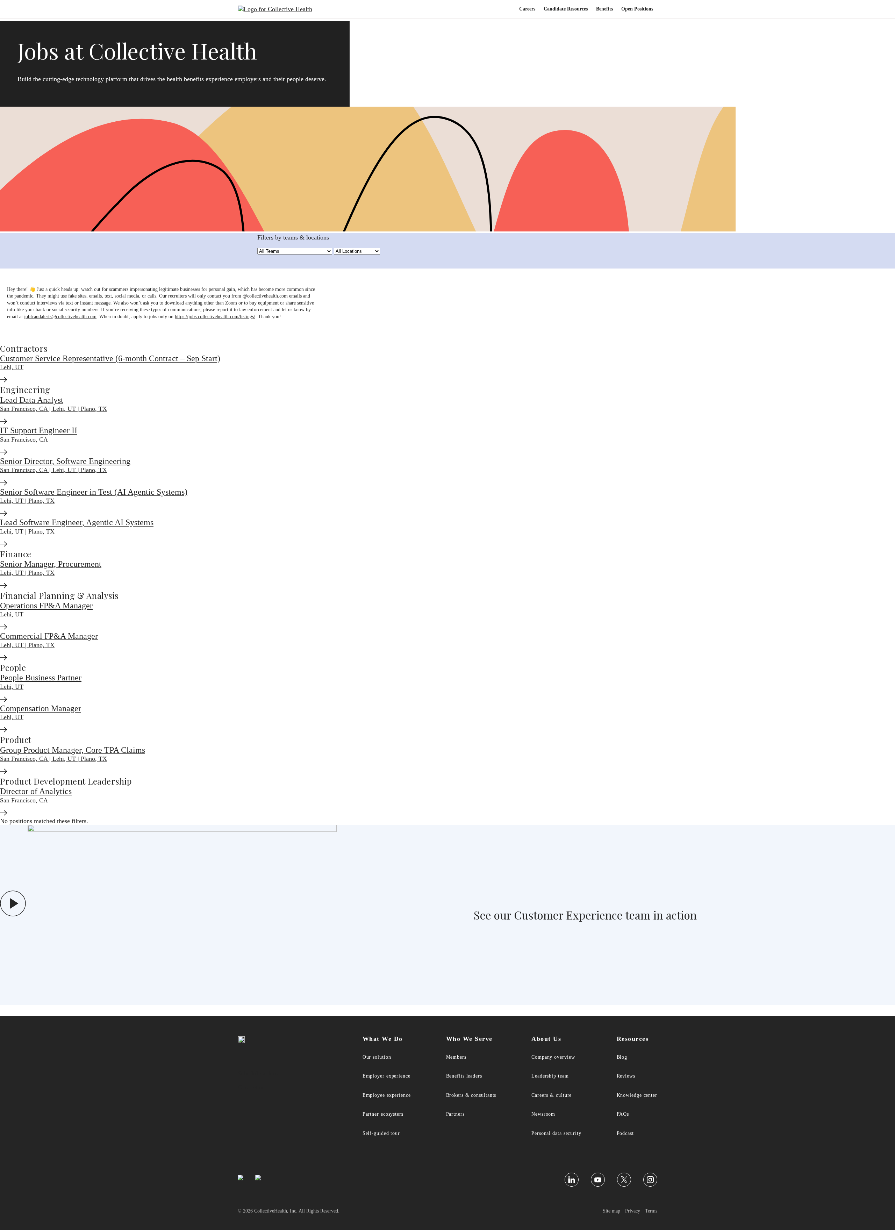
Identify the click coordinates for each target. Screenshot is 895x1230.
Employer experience (386, 1076)
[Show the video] (168, 914)
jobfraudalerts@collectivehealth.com (60, 316)
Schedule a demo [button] (259, 1073)
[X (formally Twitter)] (624, 1180)
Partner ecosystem (383, 1114)
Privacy (632, 1211)
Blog (622, 1057)
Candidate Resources (566, 9)
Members (456, 1057)
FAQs (623, 1114)
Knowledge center (637, 1095)
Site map (611, 1211)
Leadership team (550, 1076)
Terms (651, 1211)
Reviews (626, 1076)
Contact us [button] (251, 1087)
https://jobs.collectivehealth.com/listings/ (215, 316)
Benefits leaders (464, 1076)
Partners (455, 1114)
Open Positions (637, 9)
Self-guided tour (381, 1133)
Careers (527, 9)
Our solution (377, 1057)
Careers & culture (551, 1095)
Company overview (553, 1057)
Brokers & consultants (471, 1095)
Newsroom (543, 1114)
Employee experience (387, 1095)
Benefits (604, 9)
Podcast (625, 1133)
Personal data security (556, 1133)
